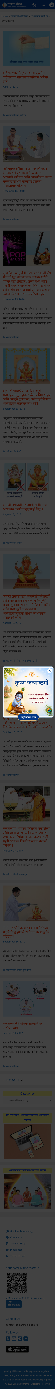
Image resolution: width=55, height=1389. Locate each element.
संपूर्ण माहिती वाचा (28, 717)
